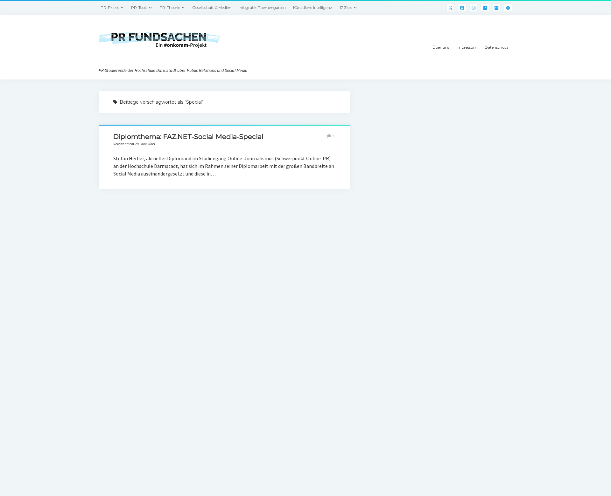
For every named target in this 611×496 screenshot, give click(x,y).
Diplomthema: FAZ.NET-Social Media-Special (188, 137)
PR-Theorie (169, 7)
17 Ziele (346, 7)
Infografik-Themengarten (262, 7)
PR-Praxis (110, 7)
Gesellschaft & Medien (211, 7)
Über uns (440, 47)
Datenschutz (497, 47)
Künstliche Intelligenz (312, 7)
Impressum (466, 47)
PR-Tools (139, 7)
